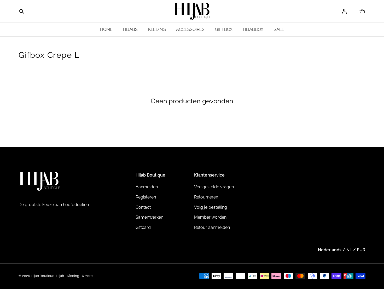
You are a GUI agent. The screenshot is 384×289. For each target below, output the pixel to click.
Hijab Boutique (42, 276)
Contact (143, 207)
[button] (22, 11)
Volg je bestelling (210, 207)
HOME (106, 29)
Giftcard (143, 227)
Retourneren (206, 197)
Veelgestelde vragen (214, 186)
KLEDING (157, 29)
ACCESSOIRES (190, 29)
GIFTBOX (223, 29)
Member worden (210, 217)
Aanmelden (147, 186)
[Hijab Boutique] (192, 11)
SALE (279, 29)
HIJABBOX (253, 29)
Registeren (146, 197)
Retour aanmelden (212, 227)
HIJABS (130, 29)
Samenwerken (149, 217)
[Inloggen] (344, 11)
